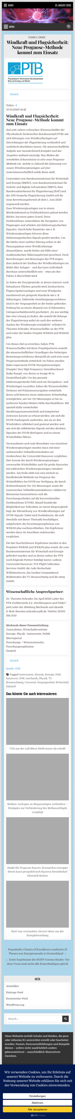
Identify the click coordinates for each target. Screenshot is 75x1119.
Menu (10, 5)
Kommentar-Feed (17, 998)
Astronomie (26, 674)
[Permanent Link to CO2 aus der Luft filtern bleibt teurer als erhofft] (37, 721)
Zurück (14, 94)
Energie (49, 674)
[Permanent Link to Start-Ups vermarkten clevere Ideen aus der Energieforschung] (37, 904)
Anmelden (12, 986)
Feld (58, 674)
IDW (22, 678)
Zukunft (11, 686)
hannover (12, 678)
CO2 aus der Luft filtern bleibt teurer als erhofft (37, 748)
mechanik (32, 678)
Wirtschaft (62, 682)
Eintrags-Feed (14, 992)
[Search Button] (68, 26)
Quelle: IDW (13, 668)
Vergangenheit (45, 682)
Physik (43, 678)
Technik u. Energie (36, 37)
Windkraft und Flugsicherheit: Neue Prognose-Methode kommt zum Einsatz (37, 47)
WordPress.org (15, 1004)
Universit (30, 682)
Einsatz (39, 674)
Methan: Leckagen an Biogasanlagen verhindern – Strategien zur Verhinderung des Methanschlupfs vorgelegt (37, 808)
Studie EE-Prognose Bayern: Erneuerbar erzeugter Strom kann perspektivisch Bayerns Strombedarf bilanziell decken (37, 871)
